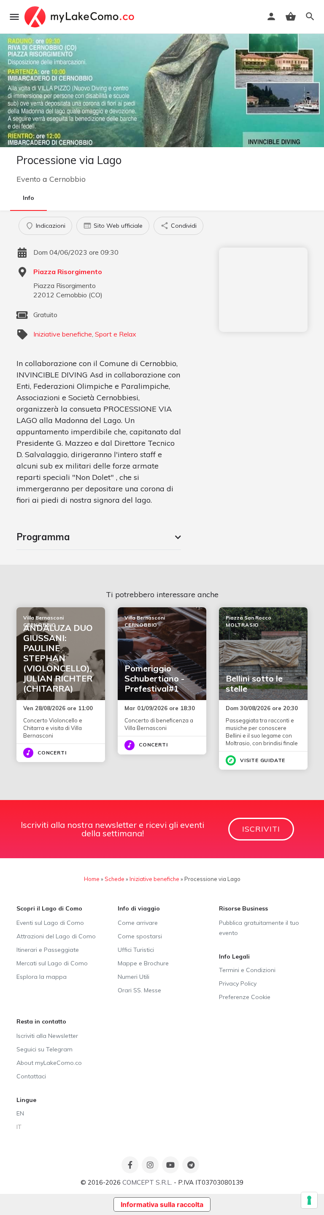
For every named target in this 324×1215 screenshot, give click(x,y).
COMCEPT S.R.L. (147, 1182)
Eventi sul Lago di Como (50, 923)
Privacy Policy (237, 983)
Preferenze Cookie (244, 997)
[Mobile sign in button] (271, 16)
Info (28, 198)
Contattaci (31, 1076)
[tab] (98, 537)
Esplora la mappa (41, 977)
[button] (98, 536)
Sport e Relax (115, 334)
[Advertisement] (263, 290)
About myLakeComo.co (49, 1063)
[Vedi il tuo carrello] (290, 16)
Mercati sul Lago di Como (52, 963)
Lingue (26, 1100)
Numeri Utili (133, 977)
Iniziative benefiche (62, 334)
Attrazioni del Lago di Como (56, 936)
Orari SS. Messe (139, 990)
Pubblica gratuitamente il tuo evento (259, 928)
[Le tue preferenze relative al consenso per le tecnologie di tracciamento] (309, 1200)
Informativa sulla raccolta (162, 1204)
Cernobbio (67, 179)
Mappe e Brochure (143, 963)
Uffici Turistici (136, 950)
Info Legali (234, 956)
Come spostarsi (140, 936)
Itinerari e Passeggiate (47, 950)
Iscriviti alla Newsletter (47, 1036)
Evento (28, 179)
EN (20, 1113)
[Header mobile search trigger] (310, 16)
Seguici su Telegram (44, 1049)
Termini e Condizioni (247, 970)
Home (92, 879)
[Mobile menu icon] (14, 16)
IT (19, 1127)
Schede (114, 879)
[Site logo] (80, 16)
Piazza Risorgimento (67, 271)
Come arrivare (138, 923)
